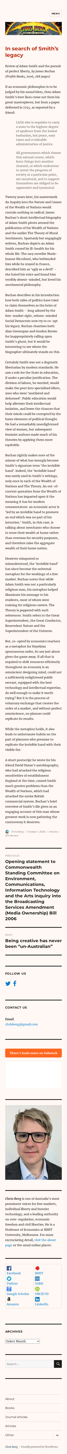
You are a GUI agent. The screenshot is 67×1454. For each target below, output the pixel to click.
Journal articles (16, 1417)
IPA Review (11, 835)
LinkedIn (41, 1304)
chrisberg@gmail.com (21, 1024)
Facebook (14, 1273)
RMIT (39, 1273)
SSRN (39, 1283)
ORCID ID (42, 1294)
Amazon (13, 1304)
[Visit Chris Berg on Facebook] (14, 984)
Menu (56, 13)
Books (10, 1408)
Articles (53, 831)
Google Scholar (18, 1294)
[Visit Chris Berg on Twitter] (8, 984)
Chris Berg (17, 831)
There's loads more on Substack (33, 1053)
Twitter (12, 1283)
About (10, 1399)
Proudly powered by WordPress (39, 1446)
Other (9, 1435)
